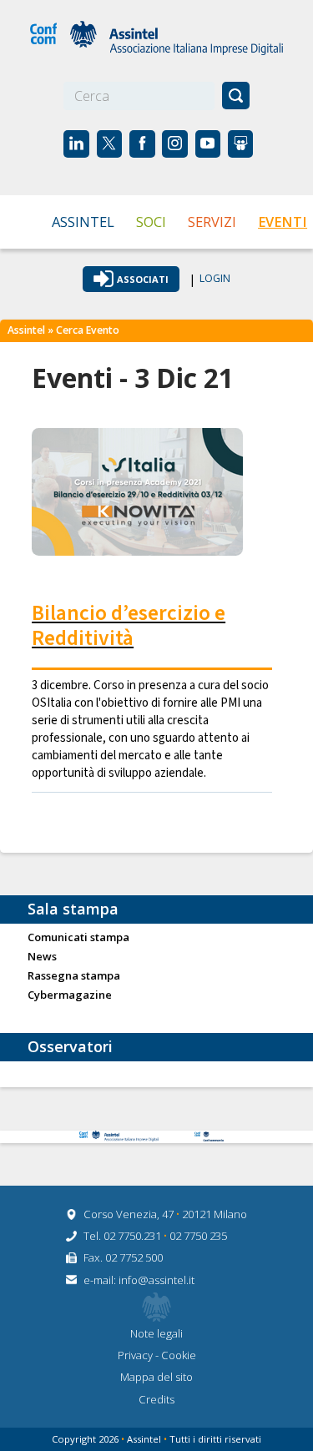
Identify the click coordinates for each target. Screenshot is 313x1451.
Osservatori (70, 1046)
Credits (156, 1399)
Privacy (136, 1355)
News (42, 957)
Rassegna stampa (74, 976)
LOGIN (214, 279)
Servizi (212, 221)
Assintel (83, 221)
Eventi (282, 221)
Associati (143, 279)
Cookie (178, 1355)
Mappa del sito (156, 1376)
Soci (151, 221)
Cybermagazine (70, 995)
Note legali (156, 1333)
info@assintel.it (156, 1279)
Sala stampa (73, 909)
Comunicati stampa (78, 938)
